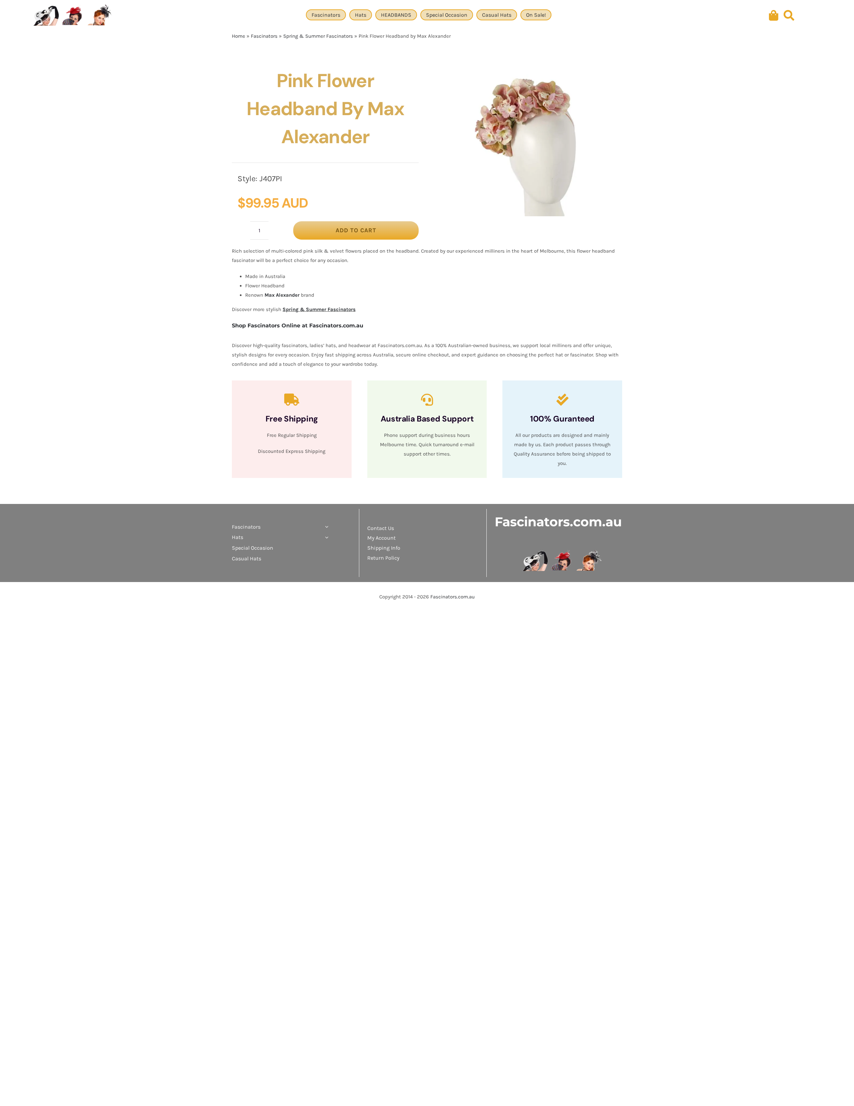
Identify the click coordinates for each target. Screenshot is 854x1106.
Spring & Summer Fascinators (318, 36)
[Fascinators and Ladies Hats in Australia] (73, 16)
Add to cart (356, 230)
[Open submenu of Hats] (325, 537)
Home (238, 36)
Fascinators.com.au (558, 522)
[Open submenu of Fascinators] (325, 527)
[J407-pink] (527, 141)
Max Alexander (282, 295)
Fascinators (264, 36)
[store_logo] (562, 552)
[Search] (789, 16)
